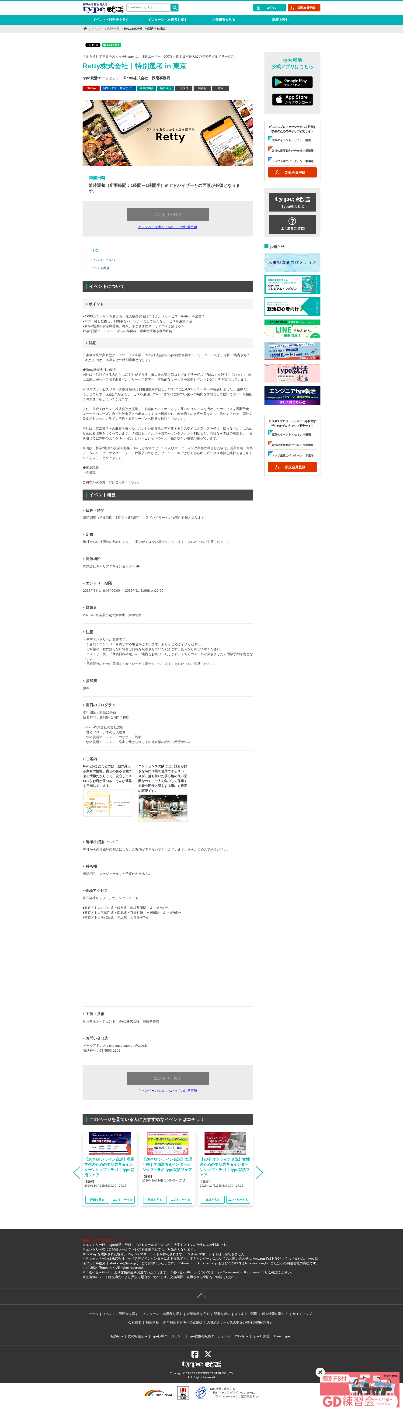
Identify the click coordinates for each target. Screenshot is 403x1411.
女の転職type (137, 1336)
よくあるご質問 (246, 1314)
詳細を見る (97, 1199)
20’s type (241, 1336)
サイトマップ (302, 1314)
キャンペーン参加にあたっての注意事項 (167, 227)
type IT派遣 (261, 1336)
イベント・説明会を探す (111, 19)
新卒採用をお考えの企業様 (182, 1322)
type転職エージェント (168, 1336)
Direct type (282, 1336)
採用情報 (152, 1322)
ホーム (93, 1314)
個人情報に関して (275, 1314)
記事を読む (280, 19)
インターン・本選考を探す (167, 19)
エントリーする (122, 1199)
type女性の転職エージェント (209, 1336)
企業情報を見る (223, 19)
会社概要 (134, 1322)
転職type (117, 1336)
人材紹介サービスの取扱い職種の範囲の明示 (239, 1322)
